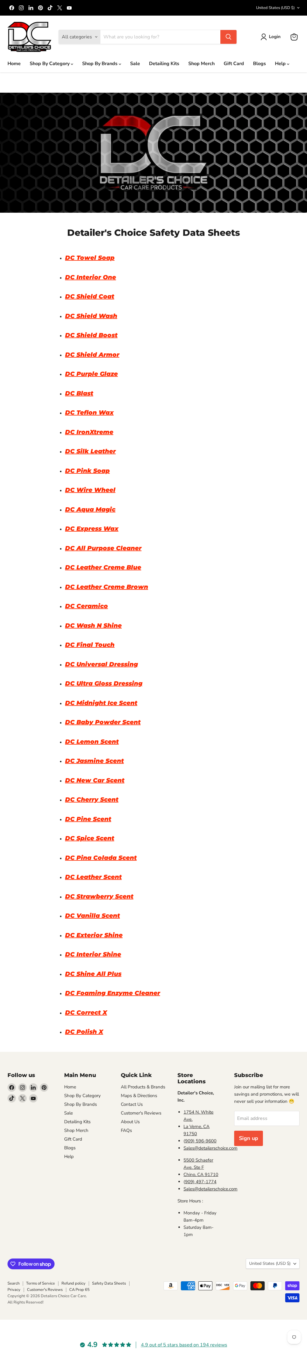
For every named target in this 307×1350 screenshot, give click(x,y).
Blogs (259, 63)
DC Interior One (90, 277)
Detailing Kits (164, 63)
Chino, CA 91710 (200, 1175)
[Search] (228, 37)
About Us (130, 1122)
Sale (135, 63)
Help (281, 63)
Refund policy (73, 1283)
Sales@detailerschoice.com (210, 1148)
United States (275, 7)
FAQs (126, 1130)
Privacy (13, 1289)
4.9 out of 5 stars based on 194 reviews (184, 1345)
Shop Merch (201, 63)
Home (14, 63)
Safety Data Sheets (109, 1283)
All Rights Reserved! (25, 1302)
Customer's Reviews (141, 1113)
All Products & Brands (143, 1087)
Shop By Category (50, 63)
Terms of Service (40, 1283)
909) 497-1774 (200, 1182)
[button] (272, 36)
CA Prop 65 (79, 1289)
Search (13, 1283)
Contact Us (132, 1104)
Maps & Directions (139, 1096)
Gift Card (234, 63)
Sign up (248, 1138)
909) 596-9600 (200, 1141)
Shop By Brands (100, 63)
